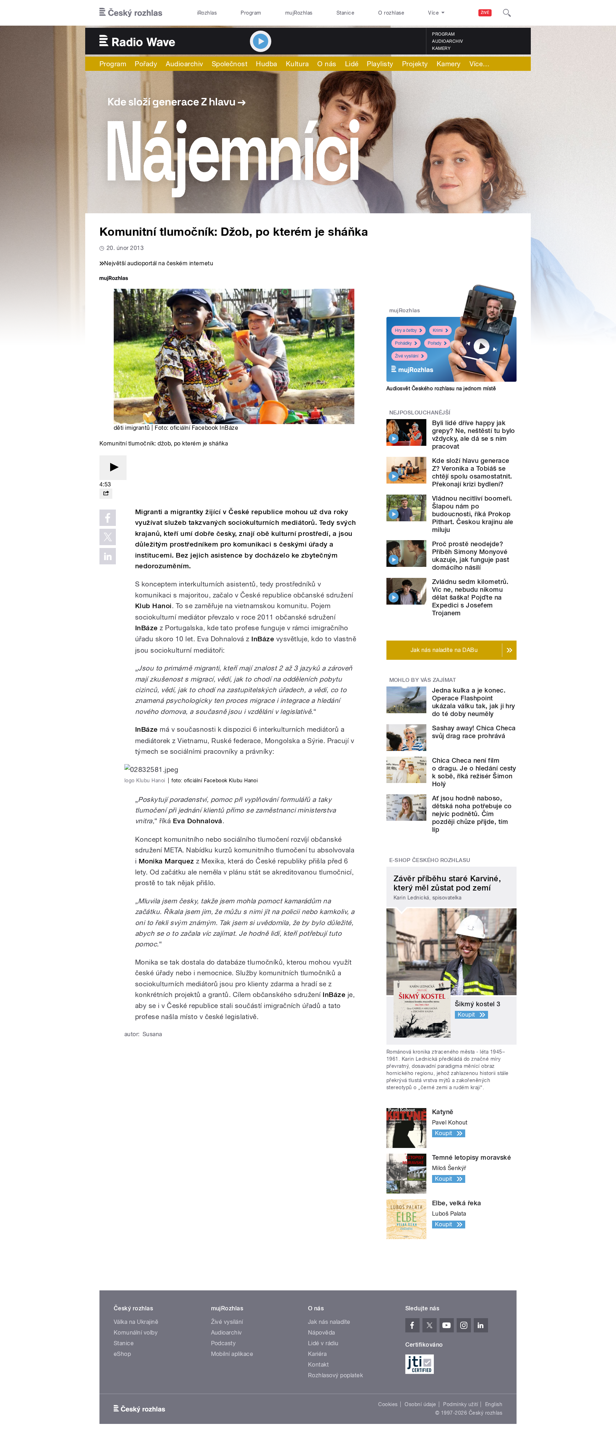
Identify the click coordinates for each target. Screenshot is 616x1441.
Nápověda (321, 1332)
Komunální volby (136, 1332)
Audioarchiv (447, 41)
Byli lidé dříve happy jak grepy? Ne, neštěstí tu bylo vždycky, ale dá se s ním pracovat (473, 434)
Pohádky (403, 343)
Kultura (297, 64)
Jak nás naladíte (329, 1322)
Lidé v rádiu (323, 1343)
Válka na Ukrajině (136, 1322)
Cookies (387, 1404)
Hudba (266, 64)
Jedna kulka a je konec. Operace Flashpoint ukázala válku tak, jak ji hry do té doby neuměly (473, 701)
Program (251, 13)
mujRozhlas (299, 13)
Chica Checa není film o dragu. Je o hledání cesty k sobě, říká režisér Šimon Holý (474, 772)
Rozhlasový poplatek (335, 1375)
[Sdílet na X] (107, 537)
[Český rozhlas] (130, 13)
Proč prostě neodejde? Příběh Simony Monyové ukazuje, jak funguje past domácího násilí (470, 555)
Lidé (352, 64)
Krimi (438, 330)
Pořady (146, 64)
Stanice (345, 13)
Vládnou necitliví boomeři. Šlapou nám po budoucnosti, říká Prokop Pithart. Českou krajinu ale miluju (472, 514)
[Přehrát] (113, 467)
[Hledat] (507, 13)
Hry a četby (406, 330)
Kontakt (318, 1364)
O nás (326, 64)
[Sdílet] (105, 494)
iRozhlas (207, 13)
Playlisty (380, 64)
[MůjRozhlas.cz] (113, 279)
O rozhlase (391, 13)
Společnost (230, 64)
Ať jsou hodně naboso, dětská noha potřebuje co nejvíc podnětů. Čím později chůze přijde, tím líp (472, 813)
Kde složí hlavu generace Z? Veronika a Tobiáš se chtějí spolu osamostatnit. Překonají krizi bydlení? (472, 472)
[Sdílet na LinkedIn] (107, 556)
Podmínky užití (460, 1404)
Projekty (415, 64)
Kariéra (317, 1354)
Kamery (441, 48)
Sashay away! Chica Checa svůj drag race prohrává (474, 732)
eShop (122, 1354)
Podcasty (223, 1343)
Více (479, 64)
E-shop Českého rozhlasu (430, 860)
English (493, 1404)
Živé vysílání (407, 356)
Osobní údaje (420, 1404)
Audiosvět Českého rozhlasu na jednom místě (441, 388)
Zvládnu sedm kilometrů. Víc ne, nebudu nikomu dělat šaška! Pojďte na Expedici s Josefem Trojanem (470, 597)
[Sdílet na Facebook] (107, 518)
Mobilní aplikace (232, 1354)
